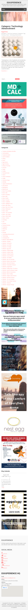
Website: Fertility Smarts (7, 254)
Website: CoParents (7, 243)
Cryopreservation (6, 155)
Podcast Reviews (6, 225)
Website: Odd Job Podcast (8, 263)
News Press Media (6, 191)
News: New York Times (7, 207)
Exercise (4, 167)
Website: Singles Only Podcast (9, 275)
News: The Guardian (7, 212)
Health (3, 178)
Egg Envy (4, 32)
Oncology (4, 219)
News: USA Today (6, 214)
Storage (4, 232)
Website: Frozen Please (7, 255)
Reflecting (4, 228)
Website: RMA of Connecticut (9, 272)
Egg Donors (5, 162)
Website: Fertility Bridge (7, 250)
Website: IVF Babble (7, 257)
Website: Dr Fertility (6, 246)
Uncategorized (5, 237)
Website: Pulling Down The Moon (10, 268)
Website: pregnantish (7, 266)
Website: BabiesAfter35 (7, 239)
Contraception (5, 153)
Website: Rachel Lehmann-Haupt (9, 270)
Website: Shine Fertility (7, 273)
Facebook (5, 553)
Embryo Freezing (6, 165)
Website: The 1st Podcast (8, 279)
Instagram (5, 558)
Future (7, 35)
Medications (5, 187)
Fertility (4, 171)
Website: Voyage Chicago (8, 284)
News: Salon (5, 210)
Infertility (4, 182)
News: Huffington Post (7, 203)
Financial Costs (5, 173)
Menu (3, 9)
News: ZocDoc (5, 218)
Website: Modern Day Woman (9, 261)
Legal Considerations (7, 183)
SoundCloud (7, 565)
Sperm (3, 230)
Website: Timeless (6, 282)
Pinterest (5, 560)
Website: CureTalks (6, 245)
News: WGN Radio (6, 216)
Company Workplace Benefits (9, 151)
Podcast (4, 223)
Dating (3, 158)
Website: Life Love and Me (8, 259)
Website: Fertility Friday (7, 252)
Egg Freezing (5, 164)
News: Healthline (6, 201)
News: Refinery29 (6, 209)
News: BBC (5, 196)
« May (2, 487)
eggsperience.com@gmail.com (8, 578)
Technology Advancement (15, 35)
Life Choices (5, 185)
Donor (3, 160)
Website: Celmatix (6, 241)
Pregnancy (4, 227)
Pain (3, 221)
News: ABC (4, 192)
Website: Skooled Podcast (8, 277)
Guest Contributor (6, 176)
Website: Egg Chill (6, 248)
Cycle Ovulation (5, 156)
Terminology (5, 236)
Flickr (4, 563)
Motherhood (5, 189)
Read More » (4, 70)
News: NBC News (6, 205)
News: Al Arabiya (6, 194)
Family (3, 169)
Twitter (4, 556)
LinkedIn (5, 568)
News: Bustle (5, 198)
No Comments (14, 33)
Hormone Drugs (6, 180)
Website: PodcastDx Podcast (9, 264)
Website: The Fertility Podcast (9, 281)
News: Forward (5, 200)
